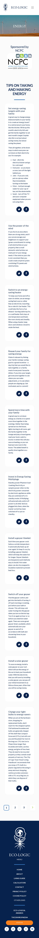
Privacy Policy (19, 891)
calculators (19, 883)
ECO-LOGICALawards (19, 911)
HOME (19, 870)
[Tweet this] (19, 209)
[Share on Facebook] (26, 209)
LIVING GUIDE (19, 878)
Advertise (19, 922)
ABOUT (19, 874)
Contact (19, 887)
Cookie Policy (19, 896)
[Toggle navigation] (32, 7)
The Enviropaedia (19, 917)
